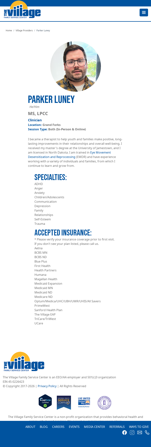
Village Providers (24, 30)
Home (9, 30)
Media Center (94, 427)
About (30, 427)
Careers (58, 427)
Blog (44, 427)
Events (74, 427)
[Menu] (144, 13)
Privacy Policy (47, 386)
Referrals (117, 427)
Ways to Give (139, 427)
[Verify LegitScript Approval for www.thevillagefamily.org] (45, 402)
